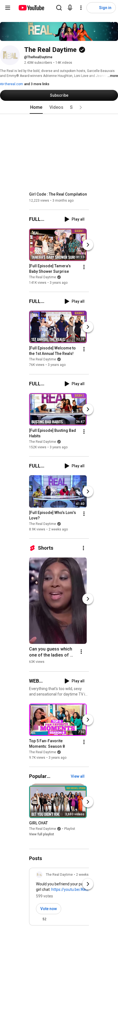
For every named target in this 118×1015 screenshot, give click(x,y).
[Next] (87, 244)
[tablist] (59, 107)
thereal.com (13, 84)
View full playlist (41, 834)
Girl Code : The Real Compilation (58, 194)
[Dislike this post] (53, 919)
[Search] (59, 7)
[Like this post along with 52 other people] (38, 919)
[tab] (36, 107)
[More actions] (83, 267)
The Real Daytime (42, 277)
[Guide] (7, 7)
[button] (80, 107)
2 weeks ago (85, 875)
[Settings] (81, 7)
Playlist (69, 829)
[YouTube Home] (31, 7)
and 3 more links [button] (36, 84)
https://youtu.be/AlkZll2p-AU (76, 889)
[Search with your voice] (69, 7)
